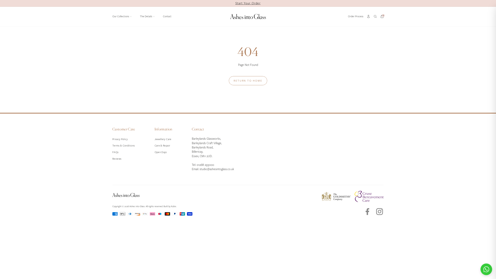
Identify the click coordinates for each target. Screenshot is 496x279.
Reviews (116, 158)
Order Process (355, 16)
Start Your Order (248, 3)
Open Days (161, 152)
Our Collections (120, 16)
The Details (146, 16)
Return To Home (248, 80)
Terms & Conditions (123, 145)
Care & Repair (162, 145)
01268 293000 (205, 165)
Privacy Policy (120, 139)
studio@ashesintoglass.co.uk (217, 169)
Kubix (173, 206)
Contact (167, 16)
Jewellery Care (163, 139)
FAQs (115, 152)
